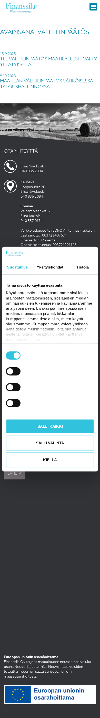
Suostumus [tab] (17, 267)
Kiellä (50, 460)
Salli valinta (50, 443)
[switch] (13, 371)
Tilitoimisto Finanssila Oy (22, 8)
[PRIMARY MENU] (93, 6)
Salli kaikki (50, 426)
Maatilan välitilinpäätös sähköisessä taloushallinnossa (46, 84)
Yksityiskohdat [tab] (50, 267)
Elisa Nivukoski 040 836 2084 (33, 168)
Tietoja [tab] (82, 267)
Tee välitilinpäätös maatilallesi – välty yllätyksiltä (48, 62)
